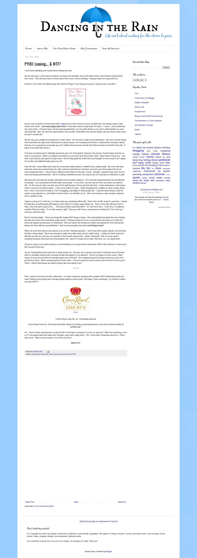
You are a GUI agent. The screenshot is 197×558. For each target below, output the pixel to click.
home (162, 163)
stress (135, 180)
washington (160, 180)
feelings (147, 160)
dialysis (159, 157)
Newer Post (29, 502)
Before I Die (139, 107)
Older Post (122, 502)
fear (38, 354)
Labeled (138, 134)
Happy (63, 124)
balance (158, 147)
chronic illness (160, 153)
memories (166, 169)
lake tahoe (44, 354)
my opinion (164, 171)
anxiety (33, 354)
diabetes (150, 157)
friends (155, 160)
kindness (166, 165)
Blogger (109, 552)
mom (55, 354)
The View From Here (64, 48)
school (144, 178)
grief (135, 163)
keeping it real (156, 165)
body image (152, 151)
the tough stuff (147, 180)
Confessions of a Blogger (144, 98)
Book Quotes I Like (151, 192)
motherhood (149, 171)
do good (166, 157)
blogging (138, 150)
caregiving (165, 151)
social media (155, 178)
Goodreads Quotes (164, 207)
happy (141, 163)
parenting (137, 174)
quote (136, 177)
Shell (63, 84)
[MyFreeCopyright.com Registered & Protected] (99, 521)
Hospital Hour (140, 112)
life (143, 168)
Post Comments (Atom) (44, 506)
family (135, 160)
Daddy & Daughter (142, 102)
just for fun (143, 165)
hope (167, 163)
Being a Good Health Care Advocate (149, 116)
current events (139, 157)
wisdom (136, 183)
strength (167, 178)
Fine (136, 93)
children (145, 154)
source (75, 312)
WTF (74, 354)
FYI (134, 148)
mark (51, 354)
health (148, 163)
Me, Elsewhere (89, 48)
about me (140, 147)
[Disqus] (76, 395)
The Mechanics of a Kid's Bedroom (148, 121)
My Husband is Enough (144, 125)
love (158, 168)
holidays (155, 163)
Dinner (137, 130)
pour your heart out (65, 354)
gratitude (164, 159)
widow (168, 180)
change (136, 154)
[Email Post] (48, 351)
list (148, 168)
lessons (136, 168)
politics (168, 174)
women (143, 183)
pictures (160, 174)
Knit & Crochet (111, 48)
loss (153, 168)
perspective (148, 174)
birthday (166, 147)
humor (135, 165)
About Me (42, 48)
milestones (137, 171)
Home (28, 48)
